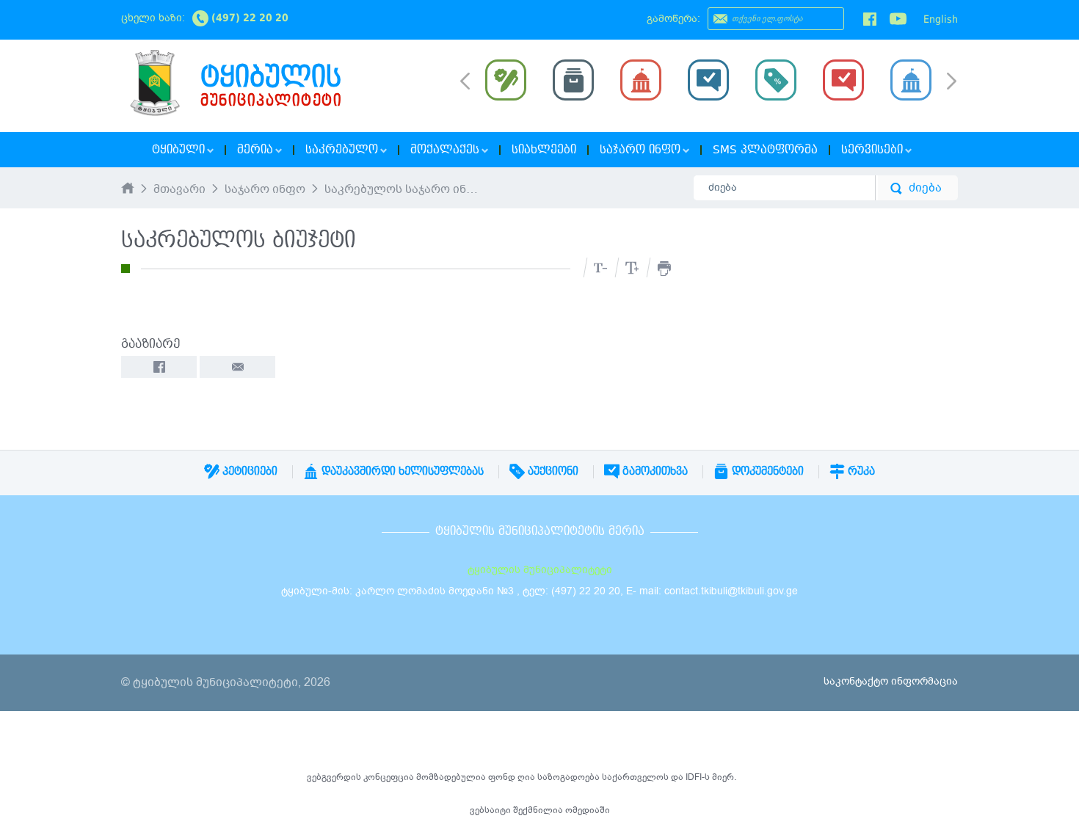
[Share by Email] (237, 367)
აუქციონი (551, 471)
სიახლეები (544, 149)
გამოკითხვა (654, 471)
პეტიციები (248, 471)
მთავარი (179, 190)
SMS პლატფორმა (765, 149)
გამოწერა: (673, 19)
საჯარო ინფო (265, 190)
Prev (465, 80)
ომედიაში (587, 810)
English (940, 19)
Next (951, 82)
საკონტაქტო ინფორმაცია (891, 681)
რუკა (860, 471)
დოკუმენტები (766, 471)
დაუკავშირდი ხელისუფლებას (401, 471)
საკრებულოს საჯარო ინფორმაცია (403, 190)
